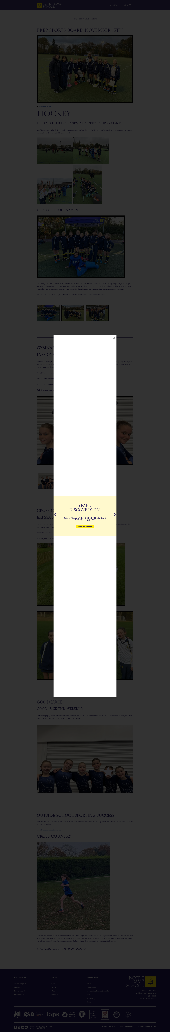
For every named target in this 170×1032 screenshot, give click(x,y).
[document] (85, 516)
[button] (114, 338)
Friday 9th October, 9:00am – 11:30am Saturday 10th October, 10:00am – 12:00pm (85, 521)
